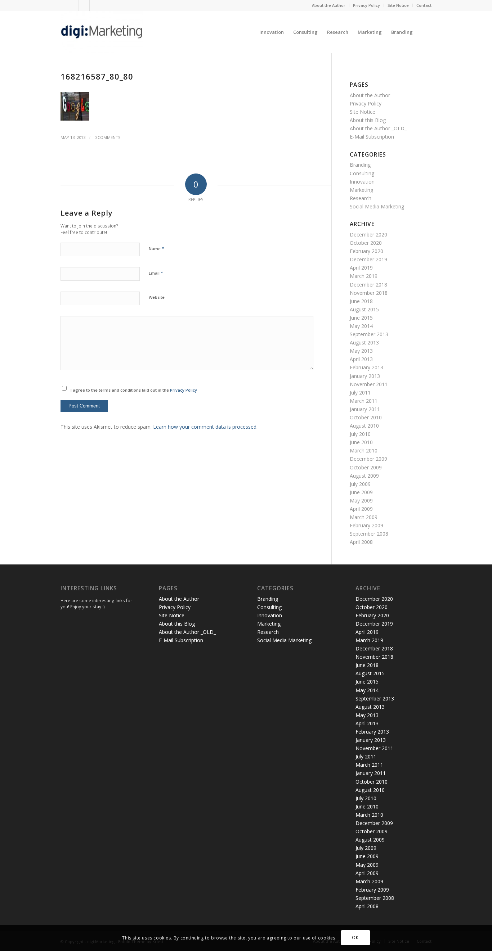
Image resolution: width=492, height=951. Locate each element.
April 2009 (361, 508)
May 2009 (361, 500)
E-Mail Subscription (372, 136)
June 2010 (361, 442)
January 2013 (365, 376)
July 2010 (360, 434)
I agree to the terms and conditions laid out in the (134, 390)
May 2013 (361, 350)
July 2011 (360, 392)
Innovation (362, 181)
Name (156, 248)
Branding (360, 164)
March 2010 (363, 450)
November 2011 (369, 384)
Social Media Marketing (377, 206)
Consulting (362, 173)
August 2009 (364, 475)
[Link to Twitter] (62, 5)
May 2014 (361, 326)
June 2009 (361, 492)
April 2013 (361, 359)
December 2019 (368, 259)
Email (156, 273)
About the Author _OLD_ (378, 128)
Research (360, 198)
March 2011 (363, 400)
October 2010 (366, 417)
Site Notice (398, 5)
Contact (423, 5)
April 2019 (361, 267)
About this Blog (368, 120)
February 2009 (366, 525)
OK (355, 937)
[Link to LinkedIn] (84, 5)
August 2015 (364, 309)
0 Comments (107, 137)
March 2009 (363, 517)
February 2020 (366, 251)
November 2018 (369, 292)
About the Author (328, 5)
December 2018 (368, 284)
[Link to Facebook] (73, 5)
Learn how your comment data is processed (204, 426)
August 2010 (364, 425)
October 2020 (366, 242)
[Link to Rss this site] (95, 5)
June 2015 (361, 317)
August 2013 (364, 342)
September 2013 (369, 334)
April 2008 (361, 541)
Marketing (361, 189)
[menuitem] (328, 5)
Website (157, 297)
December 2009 (368, 458)
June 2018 (361, 301)
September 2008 (369, 533)
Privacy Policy (366, 5)
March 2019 (363, 275)
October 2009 (366, 467)
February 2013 (366, 367)
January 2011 (365, 409)
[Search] (424, 32)
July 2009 (360, 484)
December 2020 (368, 234)
